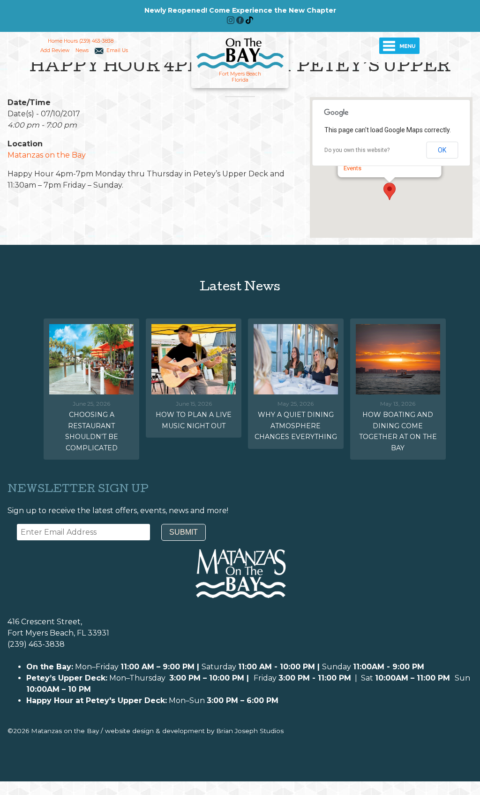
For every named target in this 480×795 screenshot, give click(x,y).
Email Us (117, 50)
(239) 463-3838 (96, 41)
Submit (183, 532)
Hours (71, 41)
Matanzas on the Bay (47, 155)
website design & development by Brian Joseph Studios (194, 730)
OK (442, 150)
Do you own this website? (357, 150)
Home (55, 41)
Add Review (54, 50)
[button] (389, 191)
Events (352, 168)
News (82, 50)
